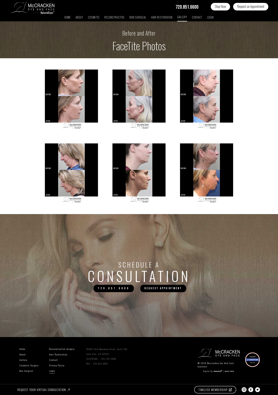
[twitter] (257, 389)
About (79, 17)
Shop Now (220, 6)
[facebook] (250, 389)
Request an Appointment (250, 6)
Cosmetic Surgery (29, 365)
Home (67, 17)
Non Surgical (138, 17)
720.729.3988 (108, 358)
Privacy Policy (57, 365)
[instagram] (244, 389)
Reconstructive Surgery (62, 349)
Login (210, 17)
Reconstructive (114, 17)
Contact (197, 17)
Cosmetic (94, 17)
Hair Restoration (58, 354)
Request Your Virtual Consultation (41, 390)
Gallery (182, 17)
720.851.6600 (187, 7)
